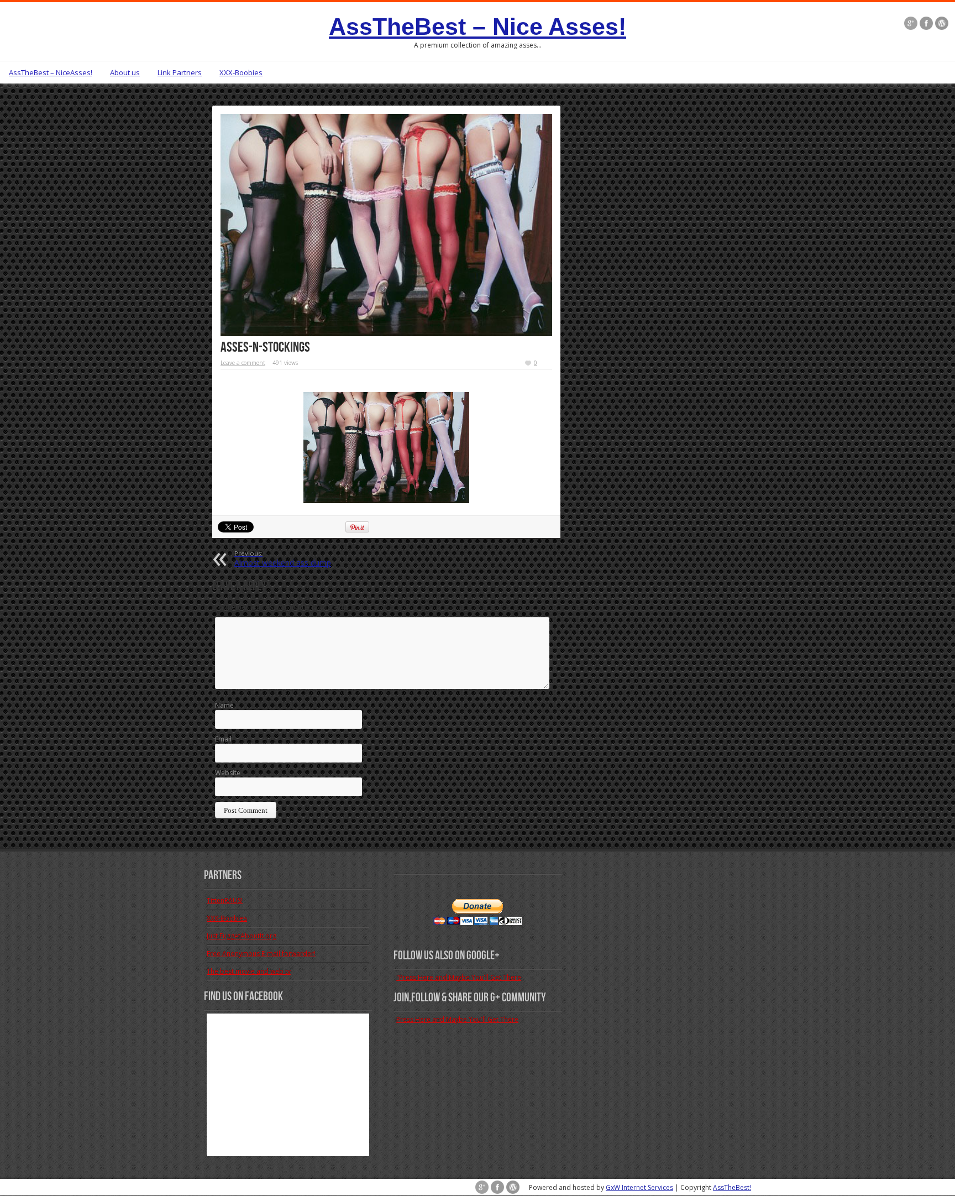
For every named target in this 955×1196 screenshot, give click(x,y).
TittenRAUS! (225, 900)
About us (125, 72)
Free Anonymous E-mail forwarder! (261, 953)
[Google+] (910, 23)
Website (227, 772)
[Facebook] (926, 23)
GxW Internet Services (639, 1187)
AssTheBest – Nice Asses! (477, 26)
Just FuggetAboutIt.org (241, 936)
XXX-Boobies (241, 72)
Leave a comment (243, 363)
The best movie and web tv (249, 971)
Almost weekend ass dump (282, 558)
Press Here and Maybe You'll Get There (457, 1019)
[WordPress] (941, 23)
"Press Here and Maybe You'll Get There (458, 977)
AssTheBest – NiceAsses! (50, 72)
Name (224, 705)
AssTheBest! (732, 1187)
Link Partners (180, 72)
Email (223, 739)
